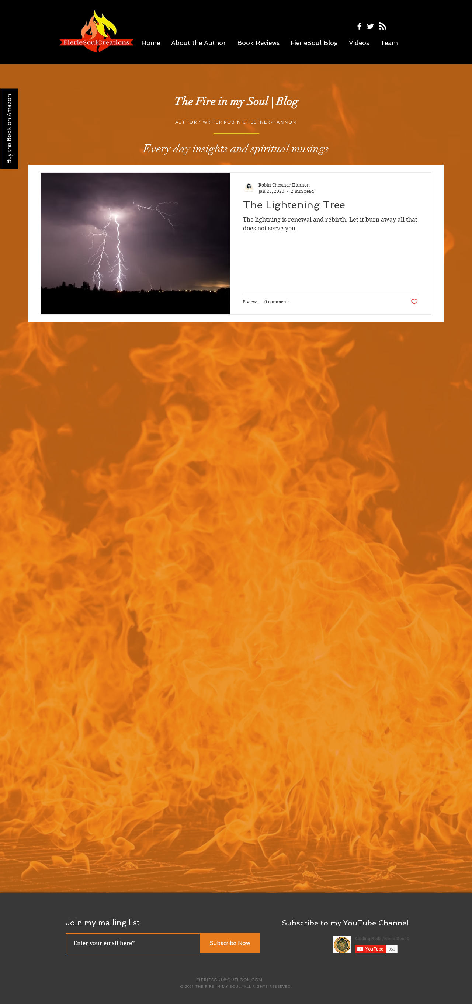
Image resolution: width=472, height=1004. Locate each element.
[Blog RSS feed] (382, 26)
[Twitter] (370, 26)
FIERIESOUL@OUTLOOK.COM (230, 979)
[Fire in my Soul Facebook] (359, 26)
